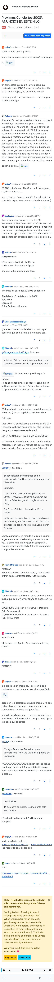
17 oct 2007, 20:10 (29, 184)
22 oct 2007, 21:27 (30, 348)
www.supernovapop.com (15, 844)
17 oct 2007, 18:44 (29, 80)
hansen (8, 464)
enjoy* (8, 47)
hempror (8, 737)
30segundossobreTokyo (15, 322)
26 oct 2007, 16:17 (29, 837)
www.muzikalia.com (41, 844)
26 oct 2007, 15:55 (31, 737)
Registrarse (10, 957)
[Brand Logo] (6, 6)
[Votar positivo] (34, 72)
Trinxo (8, 252)
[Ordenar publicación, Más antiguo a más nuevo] (5, 35)
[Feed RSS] (36, 27)
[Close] (49, 900)
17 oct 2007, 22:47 (32, 216)
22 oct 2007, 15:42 (30, 286)
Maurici (8, 286)
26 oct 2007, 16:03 (31, 789)
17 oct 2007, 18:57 (30, 116)
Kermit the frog (11, 565)
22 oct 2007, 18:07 (19, 325)
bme (7, 863)
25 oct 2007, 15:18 (36, 565)
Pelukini (8, 116)
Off (3, 27)
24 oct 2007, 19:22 (29, 405)
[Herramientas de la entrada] (49, 72)
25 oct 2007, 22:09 (30, 591)
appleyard (9, 216)
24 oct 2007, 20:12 (30, 464)
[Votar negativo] (44, 72)
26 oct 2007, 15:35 (29, 681)
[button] (4, 978)
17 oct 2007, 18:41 (29, 47)
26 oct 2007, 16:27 (27, 863)
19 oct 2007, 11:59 (28, 252)
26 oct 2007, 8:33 (29, 633)
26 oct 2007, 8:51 (28, 662)
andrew (8, 633)
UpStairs (9, 789)
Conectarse (24, 957)
